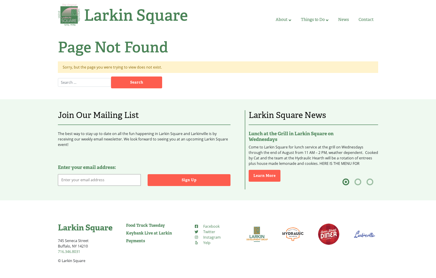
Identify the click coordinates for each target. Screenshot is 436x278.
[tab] (345, 182)
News (343, 19)
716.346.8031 (69, 251)
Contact (366, 19)
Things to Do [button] (313, 19)
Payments (135, 241)
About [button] (281, 19)
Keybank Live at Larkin (149, 233)
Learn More (266, 175)
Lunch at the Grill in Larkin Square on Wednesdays (291, 136)
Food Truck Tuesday (145, 225)
